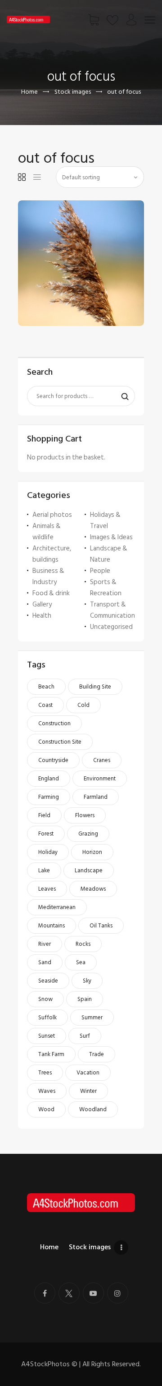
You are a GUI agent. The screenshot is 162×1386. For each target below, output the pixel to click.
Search (122, 396)
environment (100, 779)
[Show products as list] (37, 177)
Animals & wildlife (46, 531)
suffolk (47, 1017)
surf (85, 1036)
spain (84, 999)
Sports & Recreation (106, 587)
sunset (46, 1036)
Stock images (72, 92)
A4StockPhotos (49, 1364)
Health (41, 615)
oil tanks (101, 926)
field (44, 815)
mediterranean (57, 907)
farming (48, 797)
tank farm (51, 1054)
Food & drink (51, 593)
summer (92, 1017)
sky (87, 981)
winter (88, 1091)
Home (29, 91)
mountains (51, 926)
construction (54, 723)
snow (45, 999)
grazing (88, 834)
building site (95, 687)
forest (46, 834)
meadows (93, 889)
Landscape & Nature (108, 554)
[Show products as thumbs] (22, 177)
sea (81, 962)
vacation (87, 1073)
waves (46, 1091)
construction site (59, 742)
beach (46, 687)
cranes (101, 760)
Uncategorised (111, 626)
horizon (92, 852)
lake (44, 870)
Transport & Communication (112, 610)
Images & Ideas (111, 537)
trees (45, 1073)
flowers (84, 815)
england (48, 779)
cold (83, 705)
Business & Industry (48, 576)
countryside (53, 760)
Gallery (42, 604)
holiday (48, 852)
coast (45, 705)
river (44, 944)
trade (96, 1054)
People (100, 570)
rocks (83, 944)
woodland (93, 1109)
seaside (48, 981)
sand (44, 962)
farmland (96, 797)
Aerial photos (52, 514)
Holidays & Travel (105, 520)
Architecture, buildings (51, 554)
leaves (47, 889)
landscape (89, 870)
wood (46, 1109)
